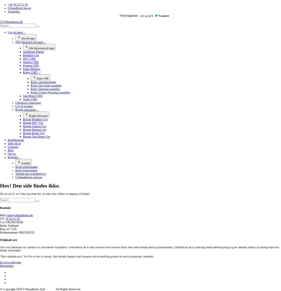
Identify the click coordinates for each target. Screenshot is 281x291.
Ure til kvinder (24, 106)
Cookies (51, 289)
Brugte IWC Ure (33, 122)
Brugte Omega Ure (34, 126)
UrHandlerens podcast (28, 177)
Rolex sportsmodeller (43, 82)
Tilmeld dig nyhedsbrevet (30, 173)
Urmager (13, 147)
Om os (12, 153)
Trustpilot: (14, 11)
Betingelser (7, 266)
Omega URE (31, 62)
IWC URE (29, 58)
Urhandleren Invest (19, 8)
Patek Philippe (31, 69)
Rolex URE (30, 72)
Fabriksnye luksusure (28, 102)
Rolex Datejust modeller (45, 89)
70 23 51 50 (12, 218)
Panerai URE (31, 65)
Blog (11, 150)
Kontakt (12, 157)
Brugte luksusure (25, 109)
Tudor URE (30, 99)
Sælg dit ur (14, 143)
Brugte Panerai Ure (34, 129)
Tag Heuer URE (33, 96)
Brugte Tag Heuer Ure (36, 136)
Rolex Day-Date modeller (46, 85)
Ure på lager (15, 32)
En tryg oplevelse (10, 262)
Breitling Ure (31, 55)
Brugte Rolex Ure (34, 133)
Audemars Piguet (33, 51)
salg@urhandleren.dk (20, 215)
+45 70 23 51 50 (18, 4)
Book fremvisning (26, 170)
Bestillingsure (16, 140)
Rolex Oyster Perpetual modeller (50, 92)
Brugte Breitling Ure (35, 119)
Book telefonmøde (26, 167)
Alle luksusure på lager (29, 42)
